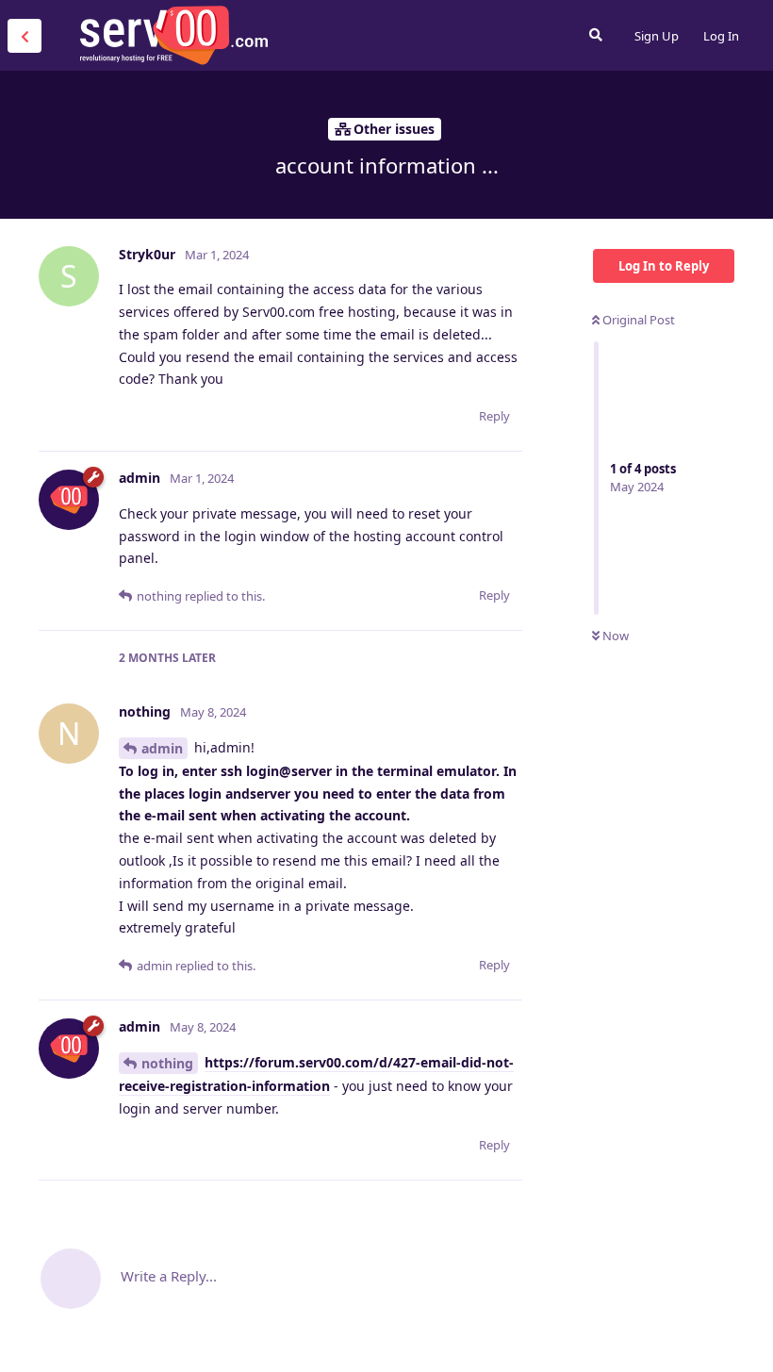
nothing (167, 1063)
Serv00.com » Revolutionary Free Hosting (173, 35)
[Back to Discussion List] (24, 36)
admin (162, 748)
